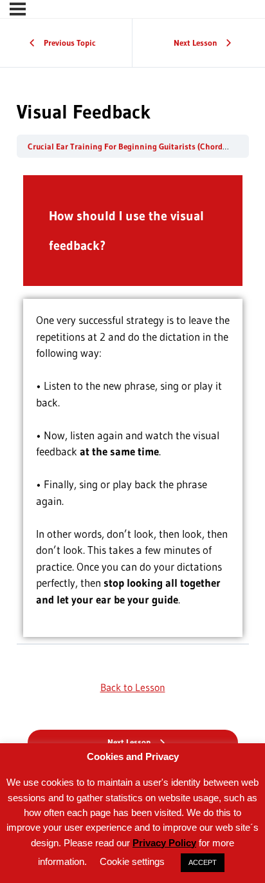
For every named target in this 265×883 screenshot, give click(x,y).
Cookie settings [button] (132, 861)
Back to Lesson (132, 687)
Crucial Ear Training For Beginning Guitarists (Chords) (129, 146)
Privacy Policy (164, 842)
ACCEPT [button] (202, 862)
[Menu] (17, 9)
